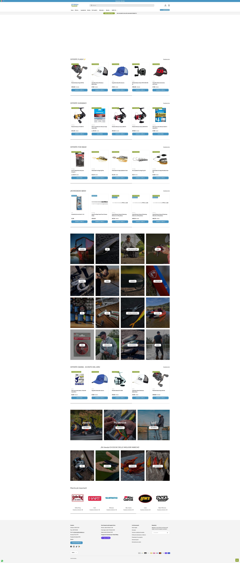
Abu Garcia (128, 507)
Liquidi (107, 313)
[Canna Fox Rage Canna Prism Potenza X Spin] (100, 203)
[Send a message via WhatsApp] (2, 560)
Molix (73, 27)
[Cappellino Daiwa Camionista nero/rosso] (160, 71)
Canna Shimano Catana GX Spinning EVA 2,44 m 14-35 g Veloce (119, 215)
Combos (107, 281)
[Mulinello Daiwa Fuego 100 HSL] (79, 71)
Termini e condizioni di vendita (138, 532)
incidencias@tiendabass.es (78, 532)
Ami (107, 249)
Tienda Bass (74, 558)
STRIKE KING (132, 466)
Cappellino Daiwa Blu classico (118, 82)
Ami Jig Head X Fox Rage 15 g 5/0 (139, 170)
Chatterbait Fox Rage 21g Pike (98, 170)
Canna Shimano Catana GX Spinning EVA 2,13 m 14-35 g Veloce (159, 215)
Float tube (158, 313)
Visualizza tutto (166, 59)
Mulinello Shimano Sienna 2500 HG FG (140, 126)
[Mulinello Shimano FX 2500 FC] (79, 115)
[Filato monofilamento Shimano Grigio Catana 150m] (100, 115)
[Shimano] (111, 498)
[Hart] (94, 498)
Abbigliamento (107, 345)
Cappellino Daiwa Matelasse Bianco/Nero (97, 83)
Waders (157, 345)
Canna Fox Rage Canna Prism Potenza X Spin (99, 215)
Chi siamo (134, 530)
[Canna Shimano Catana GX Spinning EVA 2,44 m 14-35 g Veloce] (120, 203)
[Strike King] (77, 498)
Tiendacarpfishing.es (76, 542)
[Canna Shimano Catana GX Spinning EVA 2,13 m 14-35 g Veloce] (160, 203)
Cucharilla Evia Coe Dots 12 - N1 (77, 214)
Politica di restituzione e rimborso (139, 534)
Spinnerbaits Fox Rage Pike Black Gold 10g (160, 171)
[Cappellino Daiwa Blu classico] (120, 71)
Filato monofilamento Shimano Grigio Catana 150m (99, 127)
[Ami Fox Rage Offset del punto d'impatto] (79, 159)
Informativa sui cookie (136, 542)
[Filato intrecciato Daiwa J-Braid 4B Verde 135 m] (79, 379)
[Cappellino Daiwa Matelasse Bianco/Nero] (100, 71)
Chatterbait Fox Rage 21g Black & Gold (120, 170)
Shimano (111, 507)
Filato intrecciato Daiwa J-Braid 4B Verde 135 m (78, 391)
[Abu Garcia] (128, 498)
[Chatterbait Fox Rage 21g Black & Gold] (120, 159)
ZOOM (82, 466)
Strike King (78, 507)
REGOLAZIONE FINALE (109, 13)
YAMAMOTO (107, 466)
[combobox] (121, 5)
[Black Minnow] (162, 498)
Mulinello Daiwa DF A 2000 (117, 390)
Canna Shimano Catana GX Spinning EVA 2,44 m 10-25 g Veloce (139, 215)
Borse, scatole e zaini (132, 249)
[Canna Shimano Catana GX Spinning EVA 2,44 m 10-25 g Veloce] (140, 203)
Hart (94, 507)
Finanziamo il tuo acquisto (137, 537)
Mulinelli (82, 281)
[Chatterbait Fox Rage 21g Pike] (100, 159)
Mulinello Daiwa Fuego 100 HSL (77, 82)
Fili (82, 313)
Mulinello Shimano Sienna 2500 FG (119, 126)
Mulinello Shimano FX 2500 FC (77, 126)
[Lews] (145, 498)
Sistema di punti (135, 539)
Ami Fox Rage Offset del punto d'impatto (77, 171)
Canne (157, 249)
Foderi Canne (158, 281)
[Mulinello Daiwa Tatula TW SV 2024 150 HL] (140, 71)
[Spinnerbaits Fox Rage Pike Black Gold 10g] (160, 159)
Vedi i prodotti (86, 427)
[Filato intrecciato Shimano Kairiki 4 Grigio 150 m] (160, 115)
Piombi (82, 345)
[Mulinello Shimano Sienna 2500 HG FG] (140, 115)
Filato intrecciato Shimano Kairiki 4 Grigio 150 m (159, 127)
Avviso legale (134, 527)
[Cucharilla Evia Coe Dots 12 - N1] (79, 203)
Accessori (82, 249)
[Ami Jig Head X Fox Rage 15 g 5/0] (140, 159)
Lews (145, 507)
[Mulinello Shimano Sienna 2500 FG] (120, 115)
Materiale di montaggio (132, 313)
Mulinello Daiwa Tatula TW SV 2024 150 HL (140, 83)
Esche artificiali (132, 345)
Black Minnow (162, 507)
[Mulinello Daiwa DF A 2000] (120, 379)
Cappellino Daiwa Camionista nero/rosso (158, 83)
